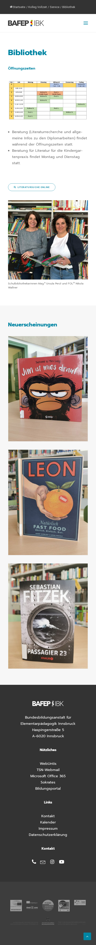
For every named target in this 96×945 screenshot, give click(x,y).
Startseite (19, 7)
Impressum (48, 828)
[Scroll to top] (87, 936)
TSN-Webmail (48, 770)
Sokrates (48, 782)
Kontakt (48, 816)
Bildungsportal (48, 788)
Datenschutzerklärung (48, 834)
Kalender (48, 822)
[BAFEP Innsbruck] (26, 23)
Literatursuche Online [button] (34, 187)
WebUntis (48, 763)
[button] (85, 23)
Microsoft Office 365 (48, 776)
